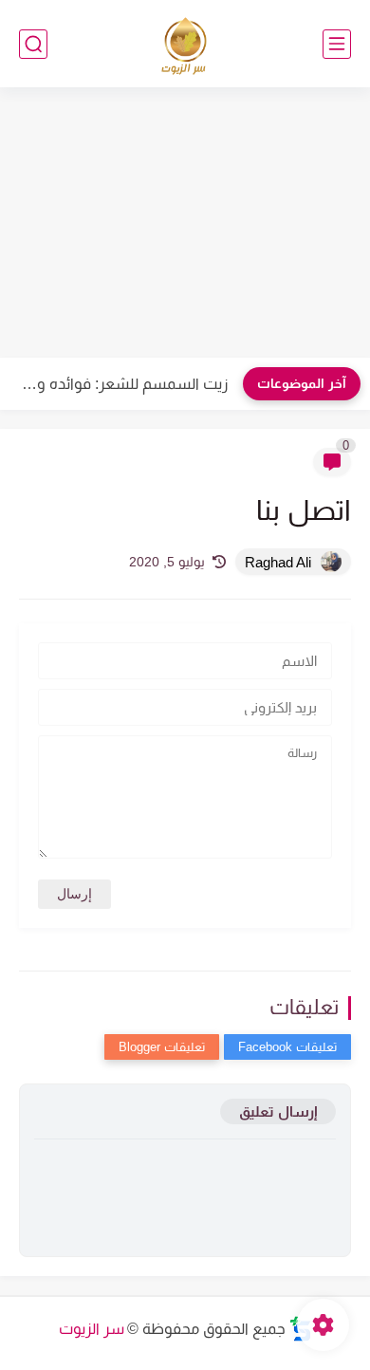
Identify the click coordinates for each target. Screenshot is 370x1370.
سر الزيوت (91, 1329)
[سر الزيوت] (185, 44)
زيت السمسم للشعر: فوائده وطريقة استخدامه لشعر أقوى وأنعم (119, 384)
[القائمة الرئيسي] (337, 44)
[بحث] (33, 44)
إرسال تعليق (278, 1111)
